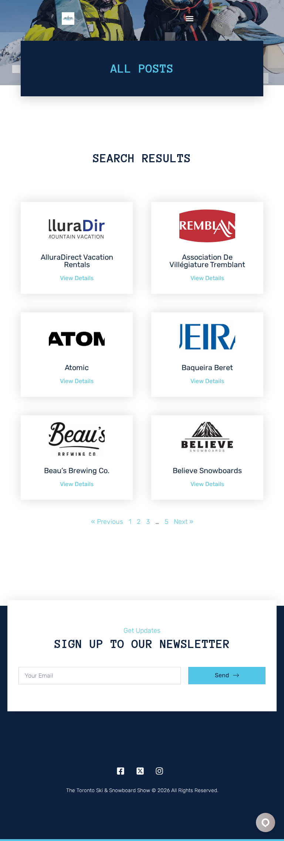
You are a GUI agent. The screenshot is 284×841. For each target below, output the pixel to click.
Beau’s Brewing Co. (76, 470)
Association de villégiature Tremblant (207, 261)
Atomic (77, 367)
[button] (190, 19)
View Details (77, 278)
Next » (183, 522)
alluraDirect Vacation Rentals (77, 261)
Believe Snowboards (207, 470)
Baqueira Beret (207, 367)
